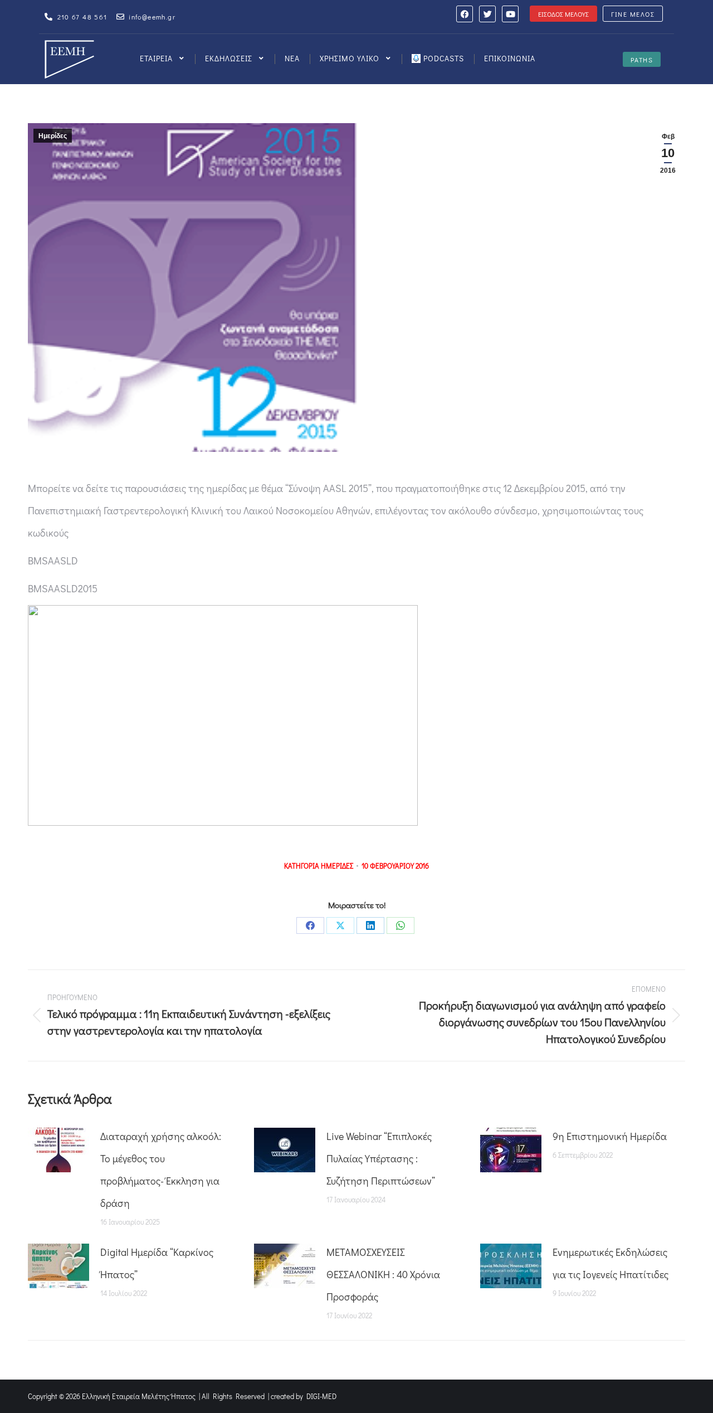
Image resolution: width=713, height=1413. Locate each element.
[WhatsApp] (400, 925)
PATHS (642, 59)
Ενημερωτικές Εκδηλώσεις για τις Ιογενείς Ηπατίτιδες (610, 1263)
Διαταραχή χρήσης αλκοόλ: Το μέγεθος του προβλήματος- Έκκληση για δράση (160, 1169)
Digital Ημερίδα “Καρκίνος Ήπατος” (156, 1263)
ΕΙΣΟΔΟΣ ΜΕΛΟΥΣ (563, 13)
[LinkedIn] (370, 925)
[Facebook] (464, 14)
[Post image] (58, 1150)
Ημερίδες (52, 136)
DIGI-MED (321, 1396)
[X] (340, 925)
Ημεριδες (337, 865)
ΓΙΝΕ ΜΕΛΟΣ (633, 13)
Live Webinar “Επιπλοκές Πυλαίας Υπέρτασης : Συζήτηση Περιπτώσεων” (380, 1158)
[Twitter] (487, 14)
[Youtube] (510, 14)
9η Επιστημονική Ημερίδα (610, 1136)
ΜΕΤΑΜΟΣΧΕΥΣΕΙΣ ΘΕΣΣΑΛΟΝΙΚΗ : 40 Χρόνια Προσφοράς (383, 1274)
